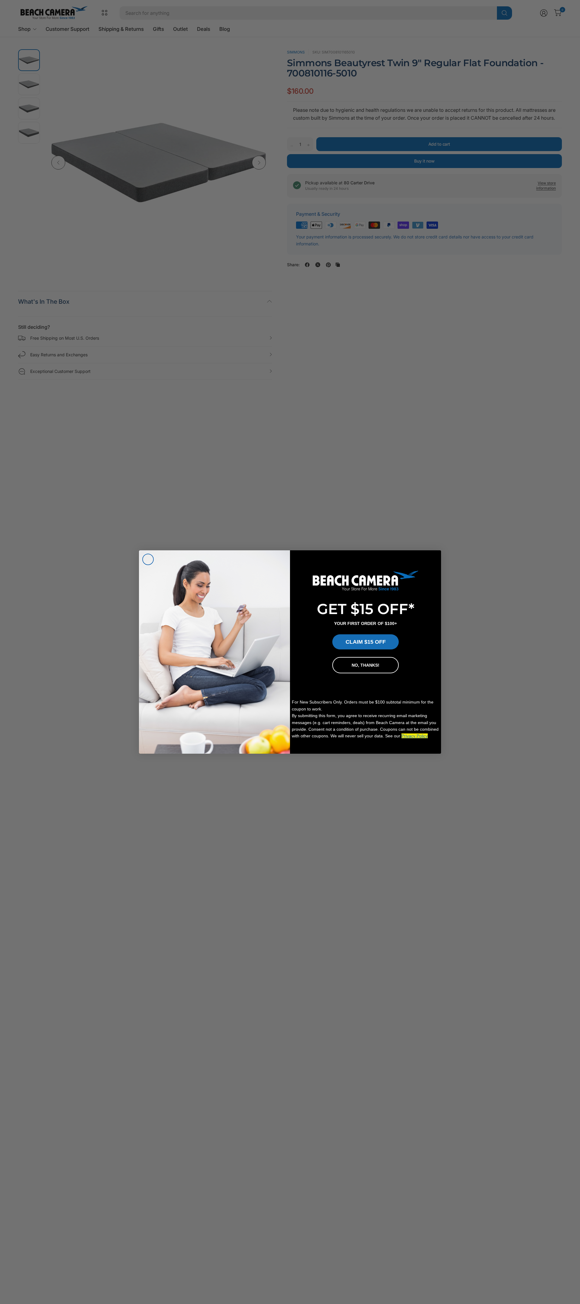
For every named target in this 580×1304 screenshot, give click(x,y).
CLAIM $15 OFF (366, 642)
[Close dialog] (148, 559)
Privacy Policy (414, 735)
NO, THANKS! (365, 665)
